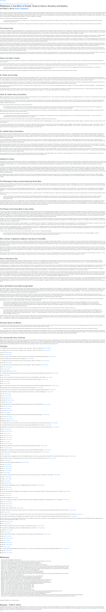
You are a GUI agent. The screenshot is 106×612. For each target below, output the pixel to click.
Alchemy (25, 3)
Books (12, 3)
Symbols (8, 3)
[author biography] (21, 8)
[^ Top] (1, 610)
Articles (5, 3)
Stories (21, 3)
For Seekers (17, 3)
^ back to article (47, 348)
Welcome (2, 3)
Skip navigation (3, 0)
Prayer (28, 3)
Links (14, 3)
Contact (31, 3)
